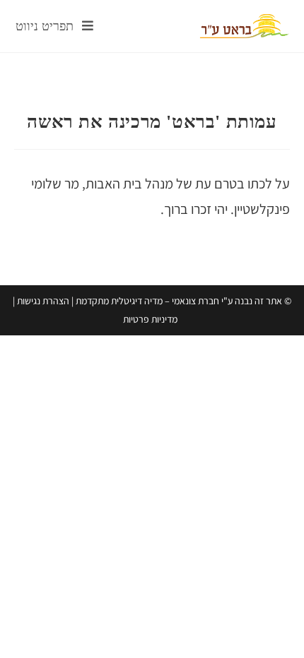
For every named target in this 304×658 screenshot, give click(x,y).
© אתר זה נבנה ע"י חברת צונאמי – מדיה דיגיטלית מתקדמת (183, 300)
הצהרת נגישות (43, 300)
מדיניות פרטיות (150, 319)
